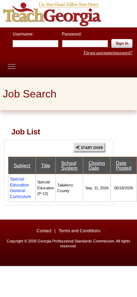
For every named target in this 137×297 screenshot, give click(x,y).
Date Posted (123, 165)
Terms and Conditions (79, 230)
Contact (44, 230)
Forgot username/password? (108, 52)
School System (69, 165)
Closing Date (97, 165)
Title (45, 165)
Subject (22, 165)
